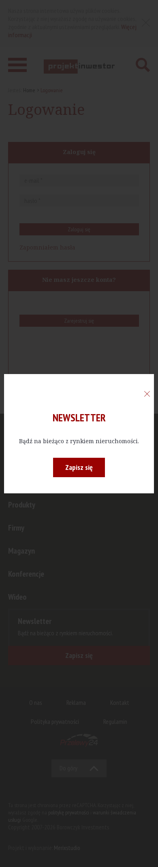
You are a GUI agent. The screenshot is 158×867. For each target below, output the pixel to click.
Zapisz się (79, 467)
